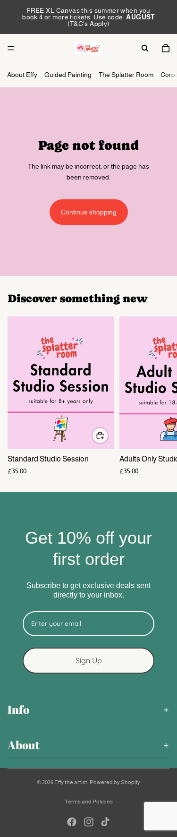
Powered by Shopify (115, 782)
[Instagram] (88, 822)
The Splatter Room (126, 74)
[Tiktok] (105, 822)
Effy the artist (70, 782)
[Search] (145, 48)
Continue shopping (89, 212)
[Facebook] (71, 822)
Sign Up (89, 660)
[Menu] (11, 48)
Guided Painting (68, 74)
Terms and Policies (89, 801)
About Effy (22, 74)
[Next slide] (159, 396)
